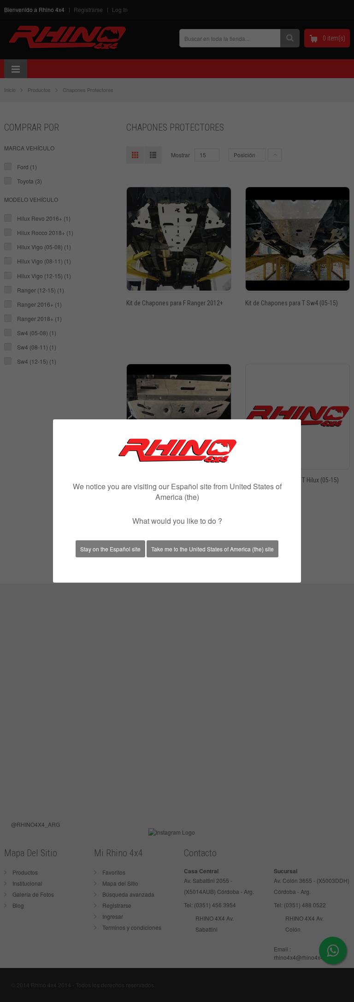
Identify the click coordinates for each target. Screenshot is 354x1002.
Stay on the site (110, 549)
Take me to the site (212, 549)
